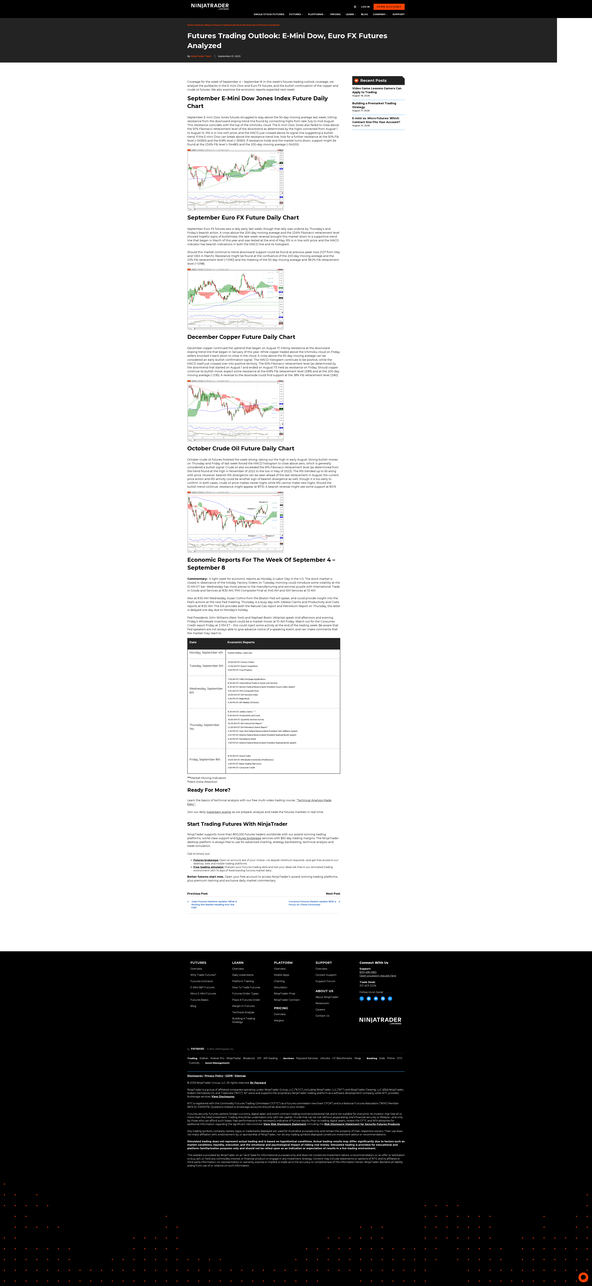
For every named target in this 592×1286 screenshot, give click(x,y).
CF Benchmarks (342, 1058)
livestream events (219, 812)
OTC (400, 1058)
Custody (194, 1062)
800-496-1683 (368, 972)
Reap (357, 1058)
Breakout (249, 1058)
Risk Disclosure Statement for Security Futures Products (362, 1124)
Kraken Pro (217, 1058)
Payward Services (307, 1058)
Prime (391, 1058)
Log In (365, 6)
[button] (296, 14)
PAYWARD (197, 1048)
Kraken (203, 1058)
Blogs (208, 25)
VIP (259, 1058)
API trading (270, 1058)
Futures (199, 25)
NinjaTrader (233, 1058)
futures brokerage (248, 838)
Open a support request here (378, 975)
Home (190, 25)
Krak (382, 1058)
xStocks (325, 1058)
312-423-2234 (368, 985)
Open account (389, 6)
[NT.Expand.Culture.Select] (355, 7)
